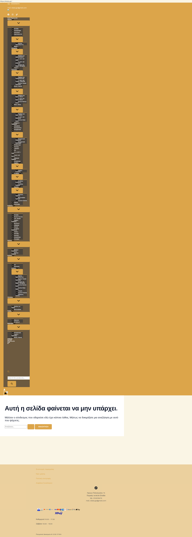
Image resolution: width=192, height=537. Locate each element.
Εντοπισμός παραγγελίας (45, 469)
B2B (9, 342)
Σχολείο (16, 187)
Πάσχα (16, 202)
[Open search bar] (8, 372)
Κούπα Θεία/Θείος (20, 120)
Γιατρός (20, 291)
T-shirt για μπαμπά (20, 62)
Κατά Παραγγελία (12, 18)
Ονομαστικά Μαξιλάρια (20, 142)
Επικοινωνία (11, 341)
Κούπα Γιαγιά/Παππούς (21, 84)
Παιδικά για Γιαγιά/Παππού (20, 78)
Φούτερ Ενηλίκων (15, 250)
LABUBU (16, 148)
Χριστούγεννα (18, 34)
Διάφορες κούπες (20, 295)
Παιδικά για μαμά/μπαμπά (20, 56)
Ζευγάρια (16, 239)
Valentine (17, 32)
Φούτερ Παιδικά (15, 253)
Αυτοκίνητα (17, 161)
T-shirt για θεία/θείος (20, 117)
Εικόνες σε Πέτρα (16, 307)
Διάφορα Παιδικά (15, 159)
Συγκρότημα (17, 30)
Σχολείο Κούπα (22, 200)
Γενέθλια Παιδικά (19, 184)
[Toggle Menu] (19, 23)
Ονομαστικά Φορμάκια (20, 139)
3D (15, 264)
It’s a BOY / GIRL (16, 152)
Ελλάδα (16, 28)
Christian (10, 297)
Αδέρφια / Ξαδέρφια (16, 123)
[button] (13, 19)
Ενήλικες (10, 205)
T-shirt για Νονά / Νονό (20, 99)
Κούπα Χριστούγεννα (19, 44)
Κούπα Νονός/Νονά (21, 102)
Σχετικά (10, 340)
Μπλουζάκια (17, 309)
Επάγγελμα (17, 145)
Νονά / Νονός (18, 86)
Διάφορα (16, 225)
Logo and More (16, 155)
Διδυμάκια (17, 126)
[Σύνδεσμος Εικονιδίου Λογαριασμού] (4, 390)
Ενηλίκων (17, 322)
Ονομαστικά (17, 129)
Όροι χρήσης (40, 474)
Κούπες (10, 255)
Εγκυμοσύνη (17, 127)
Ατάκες (16, 231)
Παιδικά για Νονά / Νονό (20, 96)
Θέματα (10, 19)
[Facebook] (8, 15)
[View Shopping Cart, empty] (6, 393)
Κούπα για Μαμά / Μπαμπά (20, 65)
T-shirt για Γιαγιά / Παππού (20, 81)
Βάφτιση (16, 320)
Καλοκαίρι (17, 204)
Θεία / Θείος (17, 104)
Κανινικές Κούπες (16, 267)
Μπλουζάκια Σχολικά (20, 198)
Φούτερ (10, 240)
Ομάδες (16, 163)
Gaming (16, 146)
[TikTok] (17, 15)
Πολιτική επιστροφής (43, 478)
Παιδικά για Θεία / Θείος (20, 114)
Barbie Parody (18, 216)
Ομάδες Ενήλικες (19, 171)
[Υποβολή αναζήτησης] (31, 426)
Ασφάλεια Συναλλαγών (44, 483)
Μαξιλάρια (10, 323)
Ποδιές (9, 311)
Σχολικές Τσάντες (19, 195)
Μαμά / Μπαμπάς (15, 47)
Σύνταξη (16, 233)
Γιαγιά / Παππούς (15, 68)
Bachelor (17, 223)
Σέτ (15, 150)
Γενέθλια (16, 173)
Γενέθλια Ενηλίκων (19, 181)
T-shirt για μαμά (20, 59)
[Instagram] (13, 15)
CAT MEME (17, 218)
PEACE (16, 227)
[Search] (12, 384)
